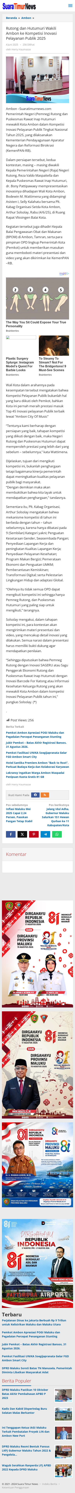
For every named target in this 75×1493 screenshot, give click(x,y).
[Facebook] (35, 795)
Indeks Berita (49, 1484)
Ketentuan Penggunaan (15, 1487)
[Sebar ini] (11, 834)
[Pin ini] (34, 834)
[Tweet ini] (22, 834)
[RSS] (45, 795)
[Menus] (70, 6)
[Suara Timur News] (19, 6)
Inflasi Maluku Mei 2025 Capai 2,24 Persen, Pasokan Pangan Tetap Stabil (19, 813)
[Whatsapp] (57, 834)
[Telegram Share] (45, 834)
